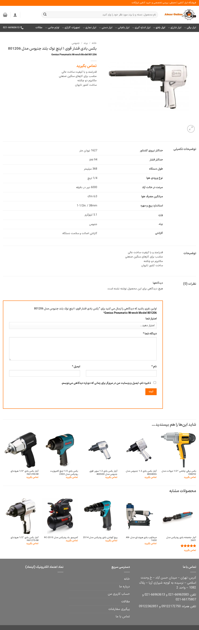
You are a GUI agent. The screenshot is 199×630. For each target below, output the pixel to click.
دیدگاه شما (150, 334)
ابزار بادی (160, 27)
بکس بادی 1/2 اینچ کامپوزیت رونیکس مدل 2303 (64, 473)
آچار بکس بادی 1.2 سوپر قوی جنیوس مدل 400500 (103, 473)
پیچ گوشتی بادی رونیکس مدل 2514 (100, 537)
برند (86, 43)
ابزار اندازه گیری (142, 27)
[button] (15, 15)
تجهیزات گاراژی (72, 27)
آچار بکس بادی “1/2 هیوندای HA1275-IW (24, 539)
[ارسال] (45, 14)
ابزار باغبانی (123, 27)
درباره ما (124, 586)
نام (154, 367)
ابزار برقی (191, 27)
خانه (94, 43)
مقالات (38, 27)
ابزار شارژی (175, 27)
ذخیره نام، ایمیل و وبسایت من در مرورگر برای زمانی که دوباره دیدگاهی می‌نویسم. (106, 383)
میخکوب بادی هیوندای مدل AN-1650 (141, 539)
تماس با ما (123, 616)
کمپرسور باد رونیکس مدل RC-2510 (61, 537)
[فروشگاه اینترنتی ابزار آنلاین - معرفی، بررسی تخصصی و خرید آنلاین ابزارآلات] (180, 15)
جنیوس (76, 43)
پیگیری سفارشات (119, 609)
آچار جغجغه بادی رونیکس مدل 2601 (181, 539)
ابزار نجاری (90, 27)
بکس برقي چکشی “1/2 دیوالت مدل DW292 (179, 473)
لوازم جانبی (53, 27)
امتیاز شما (151, 319)
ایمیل (76, 367)
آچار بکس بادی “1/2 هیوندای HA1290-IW (24, 473)
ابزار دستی (107, 27)
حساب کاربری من (119, 594)
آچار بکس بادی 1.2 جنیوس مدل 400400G (141, 473)
